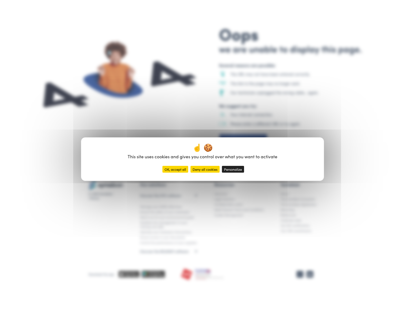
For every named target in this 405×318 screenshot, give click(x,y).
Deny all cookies (205, 169)
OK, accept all (175, 169)
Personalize (233, 169)
